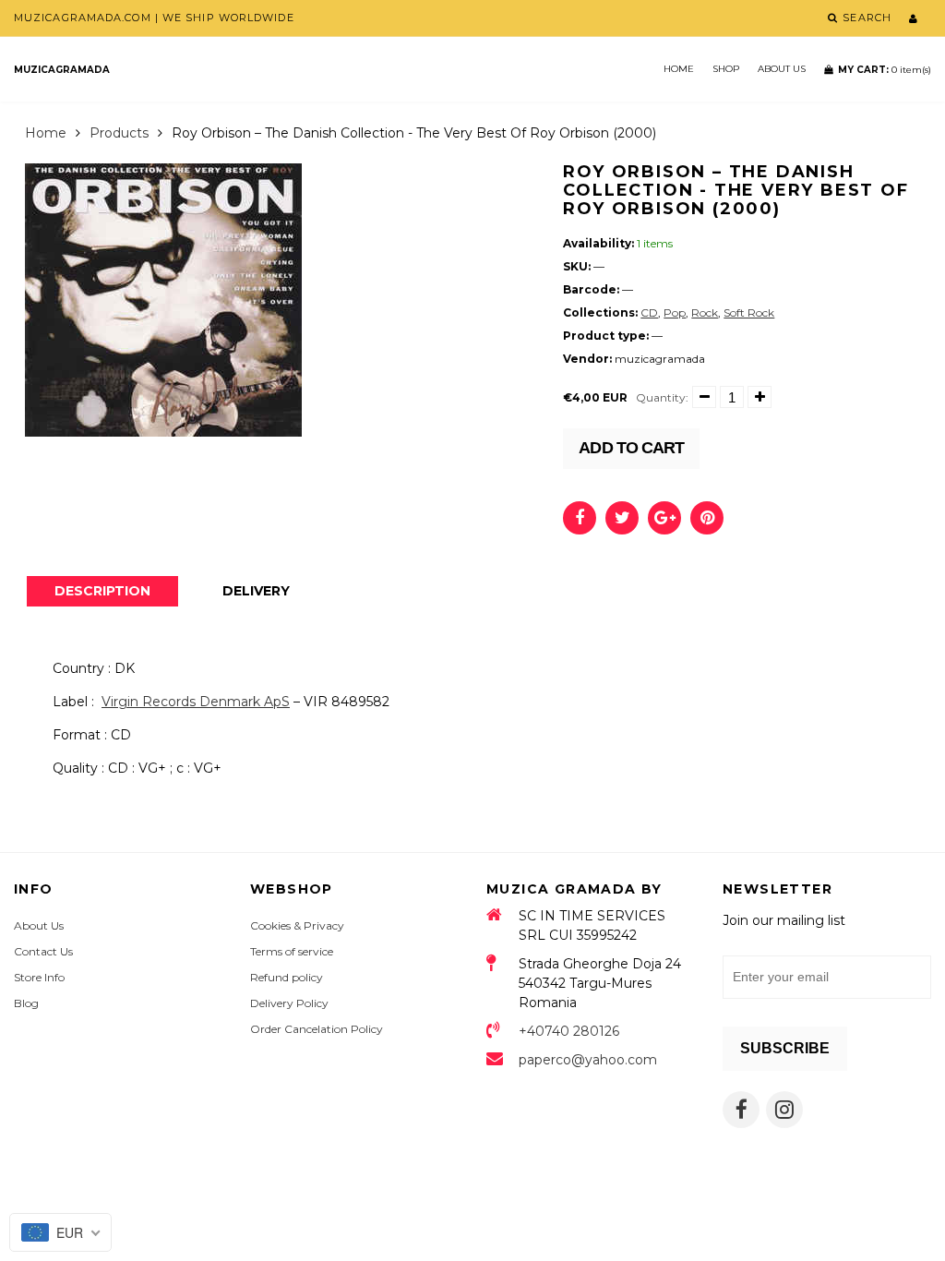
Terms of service (291, 951)
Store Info (39, 977)
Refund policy (286, 977)
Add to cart (631, 447)
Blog (26, 1003)
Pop (675, 312)
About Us (782, 69)
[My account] (913, 18)
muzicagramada (62, 70)
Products (119, 133)
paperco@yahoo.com (588, 1059)
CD (649, 312)
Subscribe (785, 1048)
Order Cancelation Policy (316, 1029)
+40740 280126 (569, 1031)
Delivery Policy (289, 1003)
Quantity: (662, 397)
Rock (704, 312)
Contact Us (43, 951)
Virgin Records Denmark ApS (196, 701)
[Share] (579, 517)
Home (679, 69)
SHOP (725, 69)
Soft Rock (749, 312)
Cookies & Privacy (297, 925)
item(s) (884, 70)
